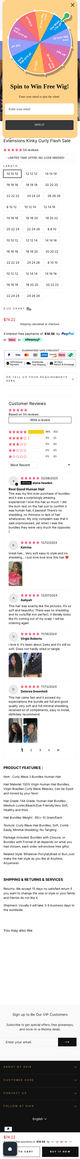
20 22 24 (13, 229)
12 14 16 (49, 207)
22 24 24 (13, 296)
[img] (30, 478)
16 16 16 (12, 185)
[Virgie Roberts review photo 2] (32, 665)
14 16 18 (12, 218)
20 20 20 (51, 185)
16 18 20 (32, 218)
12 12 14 (31, 240)
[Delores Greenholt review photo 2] (30, 730)
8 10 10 (53, 262)
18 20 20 (32, 285)
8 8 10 (52, 229)
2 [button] (31, 750)
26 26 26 (54, 196)
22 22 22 (13, 196)
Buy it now (60, 1151)
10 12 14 (30, 207)
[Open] (10, 1149)
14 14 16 (51, 240)
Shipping (25, 324)
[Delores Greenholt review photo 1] (15, 730)
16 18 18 (12, 285)
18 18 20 (32, 251)
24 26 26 (33, 296)
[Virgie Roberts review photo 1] (15, 665)
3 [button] (40, 750)
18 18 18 (31, 185)
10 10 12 (12, 240)
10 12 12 (12, 274)
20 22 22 (52, 285)
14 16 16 (51, 274)
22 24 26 (33, 229)
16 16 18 (12, 251)
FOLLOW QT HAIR (18, 1106)
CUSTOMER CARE (18, 1080)
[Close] (73, 5)
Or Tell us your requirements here (37, 379)
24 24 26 (33, 262)
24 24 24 (33, 196)
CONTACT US (15, 1093)
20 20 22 (52, 251)
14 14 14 (51, 174)
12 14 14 (31, 274)
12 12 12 (31, 174)
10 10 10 (12, 174)
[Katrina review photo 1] (15, 573)
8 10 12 (12, 207)
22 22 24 (13, 262)
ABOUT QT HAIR (17, 1066)
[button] (13, 150)
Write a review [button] (40, 420)
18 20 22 (52, 218)
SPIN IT (39, 124)
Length (10, 166)
